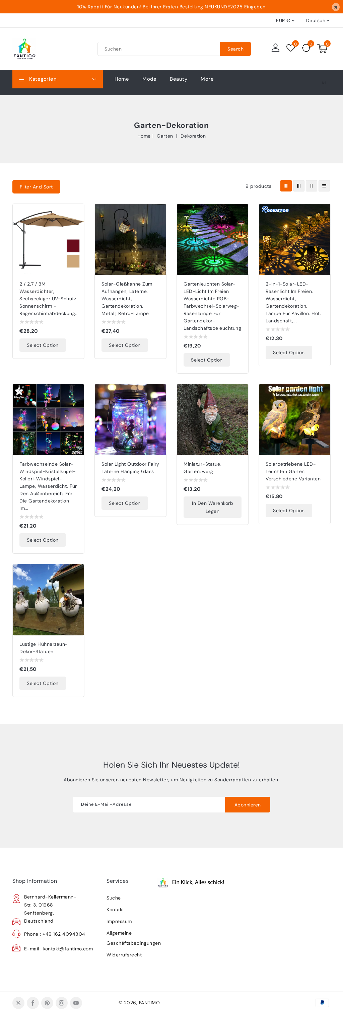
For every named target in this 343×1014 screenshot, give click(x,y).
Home (144, 136)
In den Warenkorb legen (212, 507)
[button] (36, 186)
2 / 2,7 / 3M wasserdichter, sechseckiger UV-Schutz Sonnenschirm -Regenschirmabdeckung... (49, 298)
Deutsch (316, 20)
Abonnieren (247, 805)
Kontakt (115, 910)
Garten (166, 136)
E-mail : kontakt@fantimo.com (58, 949)
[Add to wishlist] (75, 213)
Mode (149, 79)
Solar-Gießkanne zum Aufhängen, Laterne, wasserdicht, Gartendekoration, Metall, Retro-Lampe (126, 298)
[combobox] (158, 49)
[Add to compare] (75, 227)
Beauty (178, 79)
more (207, 79)
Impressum (119, 921)
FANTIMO (149, 1003)
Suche (114, 898)
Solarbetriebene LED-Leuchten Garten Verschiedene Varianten (293, 471)
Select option (43, 345)
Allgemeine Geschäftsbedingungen (129, 938)
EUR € (283, 20)
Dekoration (193, 136)
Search (235, 49)
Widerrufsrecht (124, 955)
